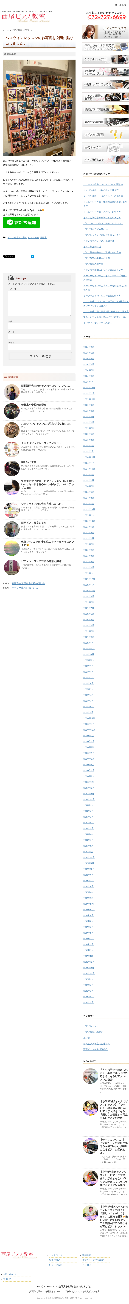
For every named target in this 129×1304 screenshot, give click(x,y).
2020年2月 (88, 776)
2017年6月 (88, 927)
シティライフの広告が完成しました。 (42, 504)
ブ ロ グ (7, 1279)
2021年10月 (89, 660)
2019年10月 (89, 799)
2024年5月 (88, 486)
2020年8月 (88, 741)
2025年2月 (88, 446)
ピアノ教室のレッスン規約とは (98, 241)
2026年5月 (88, 359)
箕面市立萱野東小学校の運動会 (28, 584)
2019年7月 (88, 817)
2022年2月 (88, 637)
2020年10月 (89, 730)
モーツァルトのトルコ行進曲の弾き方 (102, 296)
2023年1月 (88, 573)
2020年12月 (89, 718)
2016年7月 (88, 991)
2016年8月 (88, 985)
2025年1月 (88, 451)
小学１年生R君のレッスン (25, 588)
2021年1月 (88, 712)
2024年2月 (88, 504)
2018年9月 (88, 875)
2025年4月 (88, 434)
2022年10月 (89, 591)
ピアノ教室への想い (17, 238)
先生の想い (54, 1260)
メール (11, 332)
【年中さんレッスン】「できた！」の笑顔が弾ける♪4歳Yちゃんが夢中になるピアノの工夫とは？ (114, 1146)
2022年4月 (88, 625)
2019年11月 (88, 794)
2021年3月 (88, 701)
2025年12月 (89, 388)
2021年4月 (88, 695)
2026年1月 (88, 382)
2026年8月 (88, 347)
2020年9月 (88, 736)
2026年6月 (88, 353)
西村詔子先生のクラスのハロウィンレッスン (46, 386)
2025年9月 (88, 405)
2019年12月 (89, 788)
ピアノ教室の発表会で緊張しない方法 (102, 252)
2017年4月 (88, 939)
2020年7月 (88, 747)
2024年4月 (88, 492)
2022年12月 (89, 579)
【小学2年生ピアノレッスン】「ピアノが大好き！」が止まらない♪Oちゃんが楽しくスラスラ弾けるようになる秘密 (114, 1178)
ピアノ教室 (33, 238)
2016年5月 (88, 1002)
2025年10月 (89, 399)
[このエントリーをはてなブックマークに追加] (32, 256)
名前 (10, 321)
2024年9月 (88, 475)
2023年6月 (88, 544)
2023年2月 (88, 567)
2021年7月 (88, 678)
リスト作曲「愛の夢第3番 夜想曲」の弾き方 (106, 312)
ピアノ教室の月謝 (92, 247)
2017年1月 (88, 956)
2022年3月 (88, 631)
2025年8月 (88, 411)
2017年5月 (88, 933)
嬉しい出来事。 (30, 462)
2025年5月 (88, 428)
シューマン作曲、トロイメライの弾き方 (103, 184)
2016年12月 (89, 962)
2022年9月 (88, 596)
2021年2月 (88, 707)
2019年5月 (88, 828)
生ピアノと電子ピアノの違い (97, 323)
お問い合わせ (9, 1274)
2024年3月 (88, 498)
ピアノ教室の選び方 (93, 264)
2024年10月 (89, 469)
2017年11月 (88, 904)
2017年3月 (88, 944)
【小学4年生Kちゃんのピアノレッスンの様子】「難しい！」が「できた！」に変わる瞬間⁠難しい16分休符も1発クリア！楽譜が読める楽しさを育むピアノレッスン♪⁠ (114, 1217)
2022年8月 (88, 602)
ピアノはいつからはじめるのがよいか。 (103, 223)
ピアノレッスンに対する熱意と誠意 (41, 561)
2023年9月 (88, 527)
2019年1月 (88, 852)
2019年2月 (88, 846)
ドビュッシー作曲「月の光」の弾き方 (102, 212)
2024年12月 (89, 457)
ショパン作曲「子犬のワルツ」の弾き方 (103, 196)
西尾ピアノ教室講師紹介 (95, 1049)
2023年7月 (88, 538)
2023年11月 (89, 515)
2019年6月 (88, 823)
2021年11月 (88, 654)
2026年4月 (88, 364)
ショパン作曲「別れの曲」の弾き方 (101, 190)
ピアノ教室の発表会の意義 (96, 258)
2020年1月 (88, 782)
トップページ (55, 1255)
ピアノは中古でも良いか (95, 229)
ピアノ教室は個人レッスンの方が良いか (103, 270)
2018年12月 (89, 857)
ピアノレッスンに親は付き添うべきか (102, 235)
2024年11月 (89, 463)
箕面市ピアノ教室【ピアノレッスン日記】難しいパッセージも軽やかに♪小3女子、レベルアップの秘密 (47, 484)
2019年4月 (88, 834)
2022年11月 (89, 585)
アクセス (86, 1265)
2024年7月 (88, 480)
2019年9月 (88, 805)
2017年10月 (89, 910)
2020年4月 (88, 765)
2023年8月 (88, 533)
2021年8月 (88, 672)
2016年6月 (88, 997)
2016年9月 (88, 979)
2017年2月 (88, 950)
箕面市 (43, 238)
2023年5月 (88, 550)
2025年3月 (88, 440)
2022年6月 (88, 614)
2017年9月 (88, 915)
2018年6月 (88, 886)
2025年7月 (88, 417)
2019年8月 (88, 811)
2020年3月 (88, 770)
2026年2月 (88, 376)
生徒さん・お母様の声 (93, 1260)
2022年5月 (88, 620)
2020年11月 (89, 724)
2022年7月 (88, 608)
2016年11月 (88, 968)
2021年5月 (88, 689)
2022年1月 (88, 643)
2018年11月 (88, 863)
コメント (12, 289)
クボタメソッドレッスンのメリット (41, 443)
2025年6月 (88, 422)
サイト (11, 342)
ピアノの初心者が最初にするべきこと (102, 218)
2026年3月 (88, 370)
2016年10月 (89, 973)
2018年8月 (88, 881)
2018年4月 (88, 892)
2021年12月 (89, 649)
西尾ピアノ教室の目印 (33, 523)
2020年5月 (88, 759)
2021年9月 (88, 666)
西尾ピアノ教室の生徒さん (96, 1044)
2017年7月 (88, 921)
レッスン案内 (55, 1265)
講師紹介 (86, 1255)
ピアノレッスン (91, 1026)
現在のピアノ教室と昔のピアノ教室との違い (105, 317)
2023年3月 (88, 562)
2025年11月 (89, 393)
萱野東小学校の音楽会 (33, 405)
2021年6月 (88, 683)
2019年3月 (88, 840)
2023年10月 (89, 521)
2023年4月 (88, 556)
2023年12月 (89, 509)
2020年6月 (88, 753)
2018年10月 (89, 869)
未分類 (86, 1038)
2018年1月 (88, 898)
